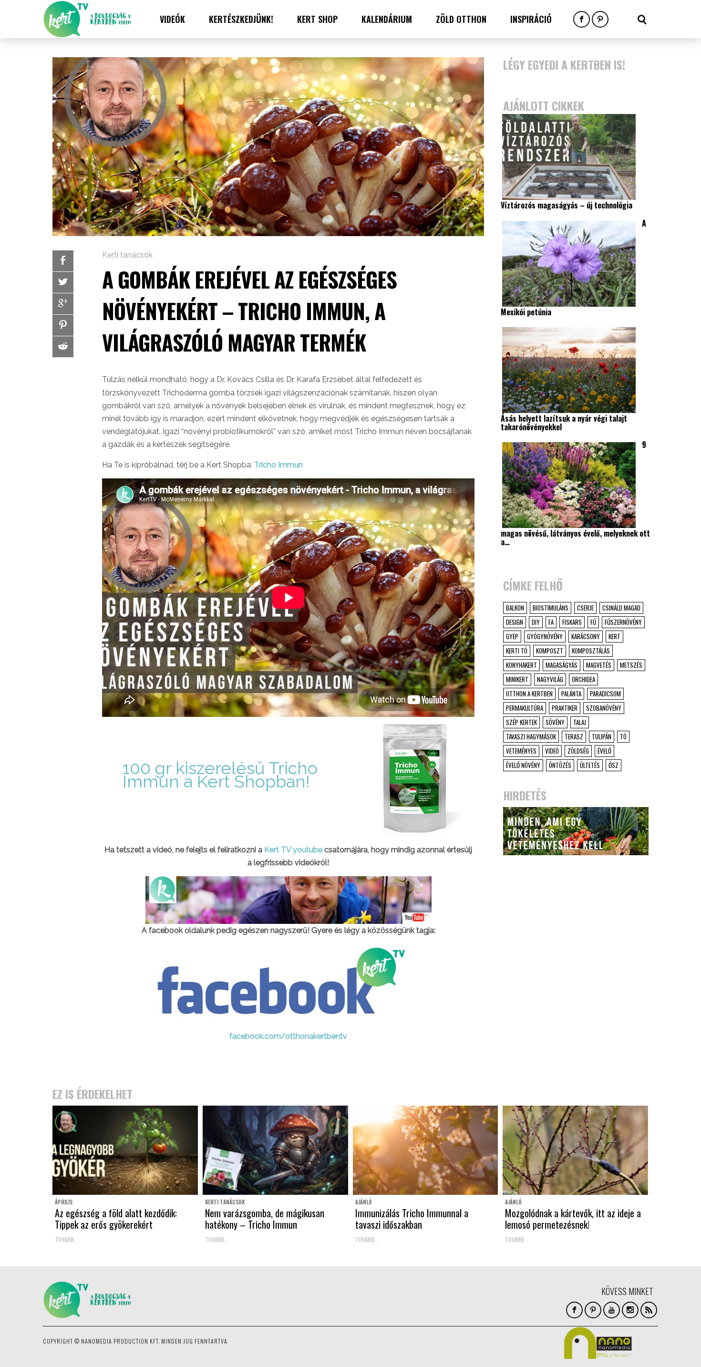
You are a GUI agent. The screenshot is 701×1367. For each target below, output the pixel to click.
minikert (517, 679)
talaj (579, 722)
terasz (574, 736)
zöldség (578, 751)
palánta (571, 693)
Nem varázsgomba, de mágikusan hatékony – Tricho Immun (264, 1219)
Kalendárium (386, 19)
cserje (585, 607)
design (514, 622)
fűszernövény (623, 622)
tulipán (601, 736)
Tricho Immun (278, 464)
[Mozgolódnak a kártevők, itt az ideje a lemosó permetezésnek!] (575, 1150)
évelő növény (523, 765)
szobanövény (603, 708)
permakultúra (524, 708)
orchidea (583, 679)
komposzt (549, 650)
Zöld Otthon (461, 19)
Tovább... (66, 1239)
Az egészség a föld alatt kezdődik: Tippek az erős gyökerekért (116, 1219)
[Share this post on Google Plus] (62, 303)
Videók (172, 19)
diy (536, 622)
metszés (631, 665)
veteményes (521, 751)
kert (614, 636)
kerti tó (516, 650)
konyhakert (521, 665)
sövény (555, 722)
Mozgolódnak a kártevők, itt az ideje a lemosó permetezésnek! (573, 1219)
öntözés (560, 765)
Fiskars (572, 622)
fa (551, 622)
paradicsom (605, 693)
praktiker (564, 708)
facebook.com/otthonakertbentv (288, 1036)
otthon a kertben (529, 693)
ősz (613, 765)
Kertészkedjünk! (241, 19)
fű (593, 622)
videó (552, 751)
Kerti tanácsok (127, 254)
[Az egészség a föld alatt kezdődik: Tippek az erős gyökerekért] (125, 1150)
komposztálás (591, 650)
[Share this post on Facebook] (62, 260)
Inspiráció (531, 19)
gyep (512, 636)
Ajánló (363, 1202)
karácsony (585, 636)
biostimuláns (550, 607)
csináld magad (621, 607)
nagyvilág (550, 679)
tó (623, 736)
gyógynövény (545, 636)
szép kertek (521, 722)
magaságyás (561, 665)
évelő (604, 751)
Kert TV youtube (294, 849)
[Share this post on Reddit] (62, 346)
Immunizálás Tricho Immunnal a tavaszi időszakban (411, 1219)
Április (63, 1202)
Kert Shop (317, 19)
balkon (515, 607)
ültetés (590, 765)
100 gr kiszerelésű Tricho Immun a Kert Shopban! (220, 774)
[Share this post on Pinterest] (62, 325)
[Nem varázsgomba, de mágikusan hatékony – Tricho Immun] (275, 1150)
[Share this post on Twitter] (62, 282)
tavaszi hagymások (531, 736)
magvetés (598, 665)
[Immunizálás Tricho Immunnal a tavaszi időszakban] (425, 1150)
